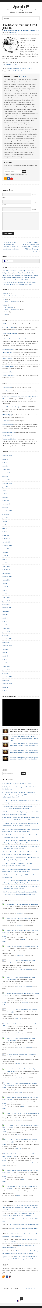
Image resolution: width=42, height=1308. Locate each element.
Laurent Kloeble (12, 280)
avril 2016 (5, 559)
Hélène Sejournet (30, 280)
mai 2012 (5, 687)
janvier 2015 (6, 601)
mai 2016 (5, 556)
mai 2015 (5, 587)
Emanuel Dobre (24, 282)
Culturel (6, 312)
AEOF (4, 324)
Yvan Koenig (13, 271)
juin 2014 (5, 614)
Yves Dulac (5, 271)
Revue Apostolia (7, 358)
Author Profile (23, 77)
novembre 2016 (7, 545)
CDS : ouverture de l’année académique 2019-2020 (17, 783)
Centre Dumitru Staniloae (18, 71)
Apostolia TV (21, 6)
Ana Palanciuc (28, 284)
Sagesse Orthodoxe (8, 366)
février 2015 (6, 597)
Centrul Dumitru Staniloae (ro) (11, 407)
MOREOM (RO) (7, 415)
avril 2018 (5, 494)
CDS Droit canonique (8, 327)
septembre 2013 (7, 646)
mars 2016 (5, 563)
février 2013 (6, 666)
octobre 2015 (6, 580)
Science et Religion (8, 372)
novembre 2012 (7, 677)
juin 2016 (5, 552)
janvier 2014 (6, 632)
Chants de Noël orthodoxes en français (18, 918)
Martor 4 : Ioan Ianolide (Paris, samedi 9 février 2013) (23, 1113)
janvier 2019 (6, 473)
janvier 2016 (6, 570)
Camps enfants (8, 307)
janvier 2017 (6, 538)
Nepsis (34, 273)
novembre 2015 (7, 576)
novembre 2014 (7, 608)
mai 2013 (5, 656)
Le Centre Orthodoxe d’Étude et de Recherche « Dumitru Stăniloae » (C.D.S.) (20, 30)
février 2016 (6, 566)
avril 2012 (5, 690)
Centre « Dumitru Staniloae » (24, 68)
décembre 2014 (6, 604)
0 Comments (13, 32)
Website (34, 209)
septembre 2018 (7, 483)
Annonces (11, 68)
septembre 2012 (7, 684)
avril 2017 (5, 528)
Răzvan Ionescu (30, 271)
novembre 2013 (7, 639)
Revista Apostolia (7, 424)
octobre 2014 (6, 611)
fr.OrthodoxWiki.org (8, 349)
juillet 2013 (5, 649)
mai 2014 (5, 618)
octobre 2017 (6, 514)
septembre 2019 (7, 456)
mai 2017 (5, 525)
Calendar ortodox (7, 391)
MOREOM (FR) (7, 352)
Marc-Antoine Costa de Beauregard (12, 275)
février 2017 (6, 535)
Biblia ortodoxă (7, 387)
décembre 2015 (6, 573)
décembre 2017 (6, 507)
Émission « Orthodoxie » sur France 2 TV (14, 339)
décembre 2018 (6, 476)
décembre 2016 (6, 542)
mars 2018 (5, 497)
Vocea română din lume (9, 439)
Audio (4, 299)
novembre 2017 (7, 511)
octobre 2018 (6, 480)
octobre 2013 (6, 642)
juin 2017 (5, 521)
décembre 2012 (6, 673)
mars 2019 (5, 466)
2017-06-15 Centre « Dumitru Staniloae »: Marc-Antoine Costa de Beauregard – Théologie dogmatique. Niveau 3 (31, 246)
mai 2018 (5, 490)
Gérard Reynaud (7, 282)
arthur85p (12, 284)
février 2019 (6, 469)
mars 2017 (5, 532)
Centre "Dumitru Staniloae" (12, 301)
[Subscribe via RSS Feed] (5, 178)
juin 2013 (5, 652)
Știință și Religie (7, 435)
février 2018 (6, 500)
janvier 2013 (6, 670)
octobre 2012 (6, 680)
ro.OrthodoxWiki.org (8, 432)
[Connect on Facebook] (8, 178)
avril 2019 (5, 462)
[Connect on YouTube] (11, 178)
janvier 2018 (6, 504)
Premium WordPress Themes (30, 1289)
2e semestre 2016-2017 (11, 65)
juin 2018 (5, 487)
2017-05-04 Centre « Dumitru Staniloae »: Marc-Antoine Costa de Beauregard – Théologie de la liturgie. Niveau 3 (20, 1207)
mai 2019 (5, 459)
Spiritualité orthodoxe (8, 375)
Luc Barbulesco (28, 275)
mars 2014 (5, 625)
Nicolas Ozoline (27, 273)
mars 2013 (5, 663)
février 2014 (6, 628)
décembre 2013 (6, 635)
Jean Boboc (21, 280)
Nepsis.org (5, 421)
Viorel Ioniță (21, 271)
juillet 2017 (5, 518)
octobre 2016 (6, 549)
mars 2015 (5, 594)
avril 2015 (5, 590)
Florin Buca (16, 282)
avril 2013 (5, 659)
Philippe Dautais (7, 273)
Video (4, 305)
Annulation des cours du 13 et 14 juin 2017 (19, 26)
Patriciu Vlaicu (17, 273)
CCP (7, 284)
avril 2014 (5, 621)
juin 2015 (5, 583)
